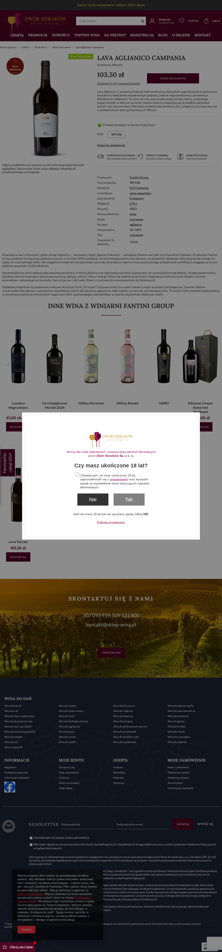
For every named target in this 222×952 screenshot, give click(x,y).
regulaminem (119, 479)
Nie (93, 499)
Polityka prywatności (111, 522)
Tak (129, 499)
